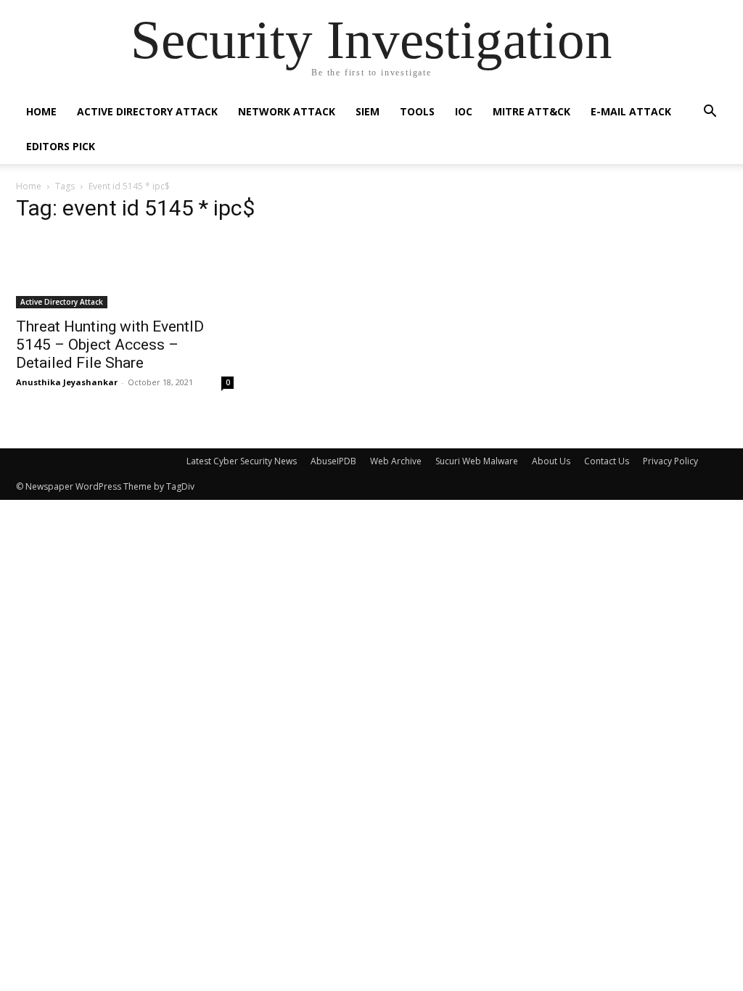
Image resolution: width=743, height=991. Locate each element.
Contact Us (606, 461)
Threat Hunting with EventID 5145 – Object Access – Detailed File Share (110, 344)
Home (41, 111)
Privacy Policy (670, 461)
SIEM (367, 111)
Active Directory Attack (147, 111)
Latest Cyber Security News (241, 461)
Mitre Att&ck (531, 111)
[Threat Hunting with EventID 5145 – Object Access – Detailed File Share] (125, 272)
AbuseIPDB (333, 461)
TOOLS (417, 111)
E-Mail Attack (631, 111)
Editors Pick (60, 146)
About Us (551, 461)
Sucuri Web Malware (476, 461)
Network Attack (286, 111)
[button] (709, 113)
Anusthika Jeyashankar (67, 382)
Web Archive (396, 461)
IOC (463, 111)
